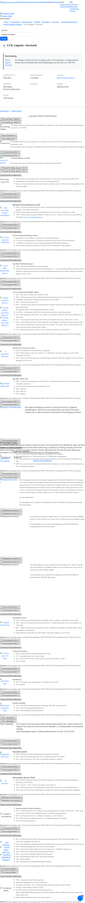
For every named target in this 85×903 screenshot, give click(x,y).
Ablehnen (17, 457)
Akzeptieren (6, 457)
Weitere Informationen (42, 460)
